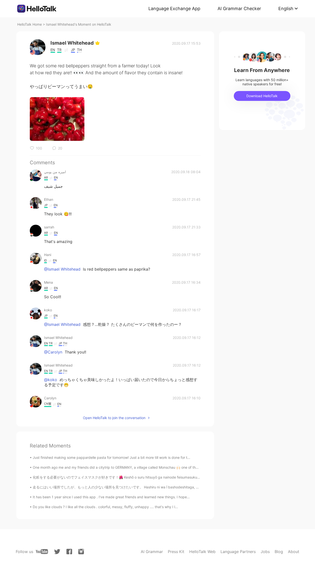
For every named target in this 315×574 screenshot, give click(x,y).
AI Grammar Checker (239, 8)
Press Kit (176, 551)
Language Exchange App (174, 8)
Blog (279, 551)
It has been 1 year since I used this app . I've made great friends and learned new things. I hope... (111, 497)
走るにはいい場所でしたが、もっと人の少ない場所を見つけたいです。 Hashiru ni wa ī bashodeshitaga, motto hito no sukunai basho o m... (142, 487)
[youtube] (42, 551)
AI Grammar (152, 551)
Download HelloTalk (262, 96)
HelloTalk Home (29, 24)
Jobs (265, 551)
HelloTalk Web (202, 551)
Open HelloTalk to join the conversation (114, 418)
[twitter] (57, 551)
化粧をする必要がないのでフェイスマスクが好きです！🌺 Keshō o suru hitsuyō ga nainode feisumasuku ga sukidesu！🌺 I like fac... (138, 477)
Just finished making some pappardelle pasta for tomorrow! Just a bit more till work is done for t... (111, 457)
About (293, 551)
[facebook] (69, 551)
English (285, 8)
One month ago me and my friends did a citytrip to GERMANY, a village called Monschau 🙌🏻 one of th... (116, 467)
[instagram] (81, 551)
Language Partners (238, 551)
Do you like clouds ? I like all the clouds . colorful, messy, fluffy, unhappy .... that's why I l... (105, 507)
